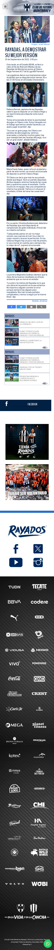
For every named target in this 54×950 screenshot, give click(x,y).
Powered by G (27, 944)
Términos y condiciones (35, 939)
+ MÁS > (45, 347)
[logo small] (33, 8)
